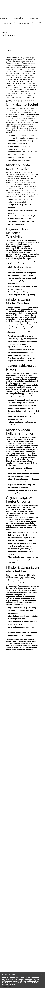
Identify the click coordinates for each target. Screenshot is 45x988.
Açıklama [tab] (7, 50)
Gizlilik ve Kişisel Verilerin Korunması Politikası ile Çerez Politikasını (21, 982)
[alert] (22, 980)
